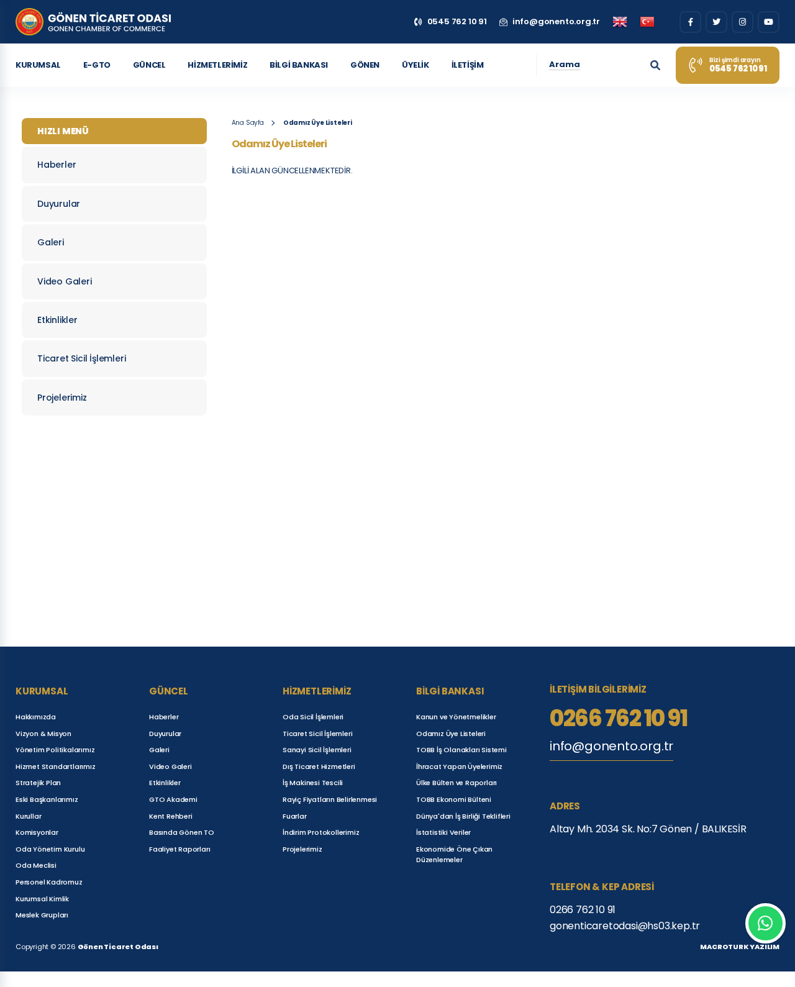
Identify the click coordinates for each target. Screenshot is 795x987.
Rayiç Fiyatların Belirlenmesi (330, 799)
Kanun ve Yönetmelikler (456, 717)
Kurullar (28, 816)
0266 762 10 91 (618, 718)
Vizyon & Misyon (43, 734)
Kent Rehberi (171, 816)
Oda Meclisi (36, 865)
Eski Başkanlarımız (47, 799)
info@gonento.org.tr (611, 746)
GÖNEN (364, 65)
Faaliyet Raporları (179, 849)
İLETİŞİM (468, 65)
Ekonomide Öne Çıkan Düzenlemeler (454, 854)
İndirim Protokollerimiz (321, 832)
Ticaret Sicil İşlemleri (81, 358)
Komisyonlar (37, 832)
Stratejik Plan (38, 783)
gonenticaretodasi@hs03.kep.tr (625, 926)
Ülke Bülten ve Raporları (456, 783)
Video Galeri (64, 281)
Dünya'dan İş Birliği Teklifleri (463, 816)
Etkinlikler (57, 320)
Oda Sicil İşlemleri (313, 717)
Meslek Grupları (42, 915)
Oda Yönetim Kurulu (50, 849)
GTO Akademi (173, 799)
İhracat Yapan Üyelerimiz (459, 766)
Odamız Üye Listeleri (317, 122)
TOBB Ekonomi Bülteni (453, 799)
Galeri (50, 242)
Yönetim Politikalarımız (55, 750)
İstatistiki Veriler (443, 832)
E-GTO (97, 65)
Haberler (56, 164)
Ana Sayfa (248, 122)
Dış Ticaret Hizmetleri (319, 766)
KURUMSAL (38, 65)
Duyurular (58, 204)
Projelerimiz (62, 397)
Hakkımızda (36, 717)
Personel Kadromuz (49, 882)
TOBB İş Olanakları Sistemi (461, 750)
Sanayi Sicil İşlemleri (317, 750)
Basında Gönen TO (181, 832)
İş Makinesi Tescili (313, 783)
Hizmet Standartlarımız (56, 766)
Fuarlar (295, 816)
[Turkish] (647, 21)
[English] (619, 21)
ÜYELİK (415, 65)
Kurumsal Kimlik (42, 899)
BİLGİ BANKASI (299, 65)
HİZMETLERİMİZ (217, 65)
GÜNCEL (149, 65)
